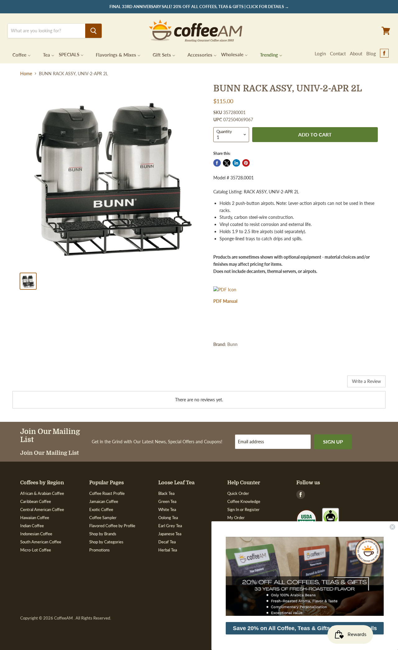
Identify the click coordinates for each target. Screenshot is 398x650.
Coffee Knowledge (243, 501)
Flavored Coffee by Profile (112, 525)
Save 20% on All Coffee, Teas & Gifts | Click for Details (305, 628)
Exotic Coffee (101, 509)
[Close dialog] (392, 527)
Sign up (333, 442)
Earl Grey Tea (170, 525)
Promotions (99, 549)
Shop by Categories (106, 541)
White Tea (167, 509)
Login (320, 53)
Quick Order (238, 493)
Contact (338, 53)
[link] (305, 576)
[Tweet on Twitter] (226, 163)
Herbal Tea (167, 549)
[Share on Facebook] (217, 163)
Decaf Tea (167, 541)
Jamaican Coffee (103, 501)
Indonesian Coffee (36, 533)
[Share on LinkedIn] (236, 163)
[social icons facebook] (384, 53)
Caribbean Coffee (35, 501)
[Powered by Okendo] (40, 383)
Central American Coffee (42, 509)
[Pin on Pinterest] (246, 163)
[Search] (93, 31)
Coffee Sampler (103, 517)
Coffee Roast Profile (107, 493)
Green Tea (167, 501)
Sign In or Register (243, 509)
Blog (371, 53)
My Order (236, 517)
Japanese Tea (169, 533)
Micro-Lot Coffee (35, 549)
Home (26, 73)
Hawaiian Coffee (34, 517)
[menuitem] (17, 54)
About (356, 53)
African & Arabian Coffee (42, 493)
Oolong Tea (168, 517)
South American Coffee (40, 541)
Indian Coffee (32, 525)
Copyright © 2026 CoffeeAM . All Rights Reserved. (65, 618)
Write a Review (366, 381)
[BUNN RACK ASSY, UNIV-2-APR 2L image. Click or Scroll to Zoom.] (112, 176)
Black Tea (166, 493)
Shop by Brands (102, 533)
